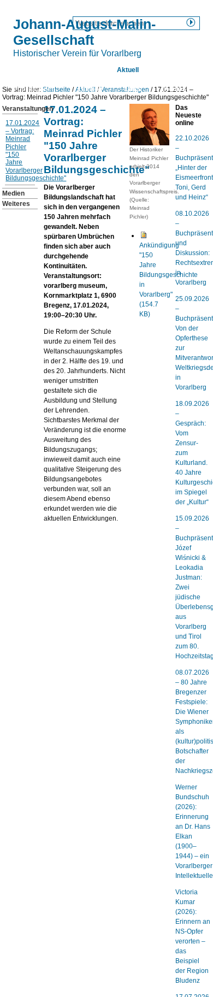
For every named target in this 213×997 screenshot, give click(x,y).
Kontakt (176, 89)
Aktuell (128, 70)
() (168, 279)
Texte (169, 70)
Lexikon (90, 89)
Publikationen (34, 89)
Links (133, 89)
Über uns (80, 70)
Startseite (28, 70)
